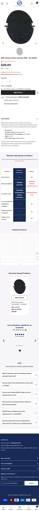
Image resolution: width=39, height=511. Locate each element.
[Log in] (32, 4)
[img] (20, 327)
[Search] (7, 4)
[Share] (36, 93)
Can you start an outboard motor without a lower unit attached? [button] (16, 403)
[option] (19, 26)
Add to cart (17, 92)
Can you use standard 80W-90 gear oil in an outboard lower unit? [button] (16, 394)
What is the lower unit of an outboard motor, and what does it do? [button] (17, 375)
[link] (10, 259)
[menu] (2, 3)
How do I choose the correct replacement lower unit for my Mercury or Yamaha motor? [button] (17, 422)
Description (5, 119)
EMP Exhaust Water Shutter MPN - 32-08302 (18, 303)
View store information (11, 103)
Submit (31, 483)
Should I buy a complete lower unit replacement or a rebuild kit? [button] (13, 413)
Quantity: (4, 78)
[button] (4, 340)
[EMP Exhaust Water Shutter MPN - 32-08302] (19, 287)
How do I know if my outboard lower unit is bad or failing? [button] (17, 384)
